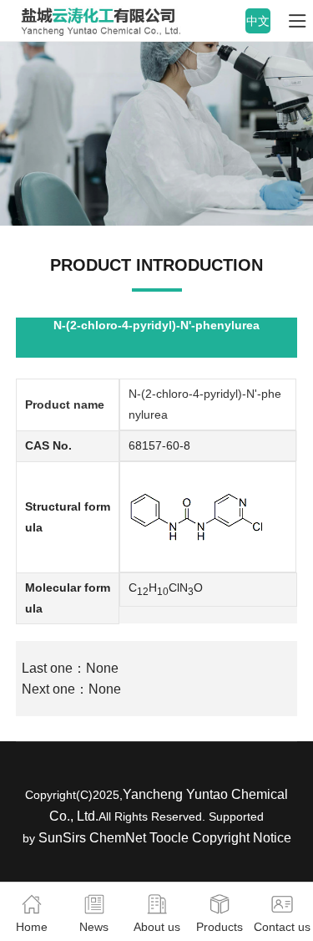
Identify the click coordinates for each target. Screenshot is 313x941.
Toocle (169, 838)
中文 (258, 21)
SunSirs (62, 838)
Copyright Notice (241, 838)
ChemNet (117, 838)
